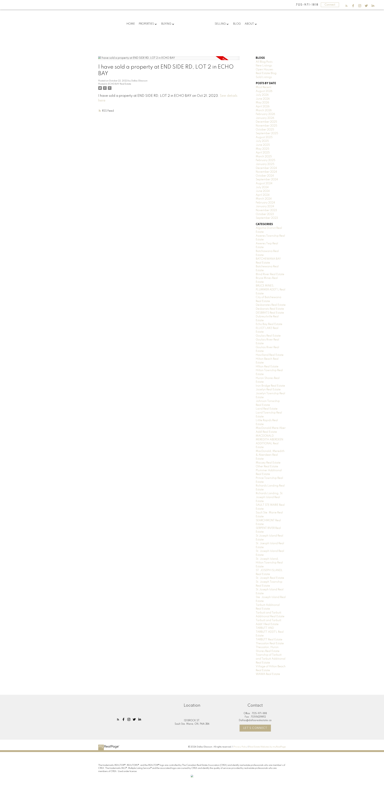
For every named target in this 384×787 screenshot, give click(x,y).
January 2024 (265, 206)
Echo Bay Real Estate (269, 324)
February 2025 (265, 160)
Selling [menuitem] (220, 24)
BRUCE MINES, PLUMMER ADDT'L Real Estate (270, 289)
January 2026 (265, 118)
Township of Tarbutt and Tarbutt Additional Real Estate (270, 659)
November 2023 (266, 210)
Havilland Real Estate (270, 355)
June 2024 (263, 191)
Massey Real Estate (268, 462)
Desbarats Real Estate (270, 309)
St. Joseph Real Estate (270, 578)
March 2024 (264, 198)
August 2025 (264, 137)
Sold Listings (264, 77)
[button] (346, 5)
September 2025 (267, 133)
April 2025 (263, 152)
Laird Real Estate (267, 408)
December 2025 (266, 121)
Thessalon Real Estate (270, 643)
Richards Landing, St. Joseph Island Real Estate (269, 497)
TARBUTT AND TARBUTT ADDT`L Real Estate (270, 632)
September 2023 (267, 218)
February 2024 (265, 202)
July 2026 (262, 95)
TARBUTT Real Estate (269, 639)
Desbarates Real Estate (271, 305)
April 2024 (263, 195)
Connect (330, 4)
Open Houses (264, 69)
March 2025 (264, 156)
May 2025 (262, 149)
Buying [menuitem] (166, 24)
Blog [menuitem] (237, 24)
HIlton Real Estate (267, 366)
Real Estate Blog (266, 73)
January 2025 (265, 164)
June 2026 (263, 99)
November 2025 (266, 125)
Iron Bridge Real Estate (270, 385)
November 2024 (266, 172)
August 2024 (264, 183)
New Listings (264, 65)
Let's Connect (255, 728)
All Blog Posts (264, 62)
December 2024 (266, 168)
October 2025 (265, 129)
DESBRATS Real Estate (270, 312)
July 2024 (262, 187)
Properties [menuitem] (146, 24)
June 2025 (263, 145)
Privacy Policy (240, 747)
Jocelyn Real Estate (268, 389)
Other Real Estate (267, 466)
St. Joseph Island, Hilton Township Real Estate (269, 563)
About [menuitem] (249, 24)
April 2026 (263, 106)
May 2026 (262, 102)
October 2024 (265, 175)
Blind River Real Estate (270, 274)
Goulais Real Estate (268, 335)
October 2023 (265, 214)
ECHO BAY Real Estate (119, 84)
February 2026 (265, 114)
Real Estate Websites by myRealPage (267, 747)
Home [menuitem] (130, 24)
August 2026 (264, 91)
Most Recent (263, 87)
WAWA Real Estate (268, 674)
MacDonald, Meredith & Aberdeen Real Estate (270, 455)
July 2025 (262, 141)
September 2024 (267, 179)
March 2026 (264, 110)
